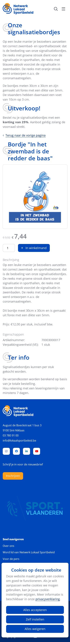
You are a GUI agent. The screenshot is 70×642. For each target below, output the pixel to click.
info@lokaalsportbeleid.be (19, 440)
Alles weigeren (35, 629)
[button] (34, 248)
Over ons (8, 546)
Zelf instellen (35, 619)
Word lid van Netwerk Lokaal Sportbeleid (29, 552)
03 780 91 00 (11, 435)
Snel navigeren (13, 539)
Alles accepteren (35, 610)
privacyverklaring (48, 599)
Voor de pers (11, 559)
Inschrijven (13, 476)
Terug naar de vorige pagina (25, 135)
